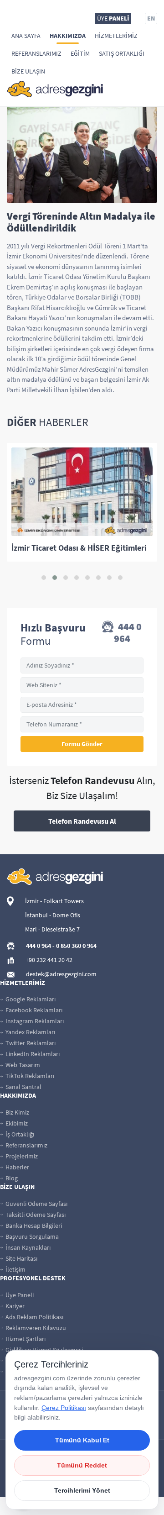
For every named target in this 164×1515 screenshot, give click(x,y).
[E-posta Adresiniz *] (82, 705)
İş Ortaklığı (19, 1134)
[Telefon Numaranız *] (82, 724)
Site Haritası (20, 1258)
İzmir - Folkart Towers (54, 901)
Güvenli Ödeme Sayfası (35, 1203)
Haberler (16, 1167)
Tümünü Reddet (82, 1465)
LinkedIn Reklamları (32, 1054)
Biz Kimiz (16, 1112)
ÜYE (113, 18)
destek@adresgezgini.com (61, 974)
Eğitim (80, 53)
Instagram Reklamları (34, 1021)
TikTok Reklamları (29, 1076)
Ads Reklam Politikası (33, 1317)
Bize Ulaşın (28, 71)
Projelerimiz (21, 1156)
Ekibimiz (16, 1123)
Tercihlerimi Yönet (82, 1490)
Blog (11, 1178)
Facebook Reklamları (33, 1010)
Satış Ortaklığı (121, 53)
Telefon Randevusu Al (82, 821)
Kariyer (14, 1306)
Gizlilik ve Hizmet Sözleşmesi (43, 1350)
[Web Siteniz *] (82, 685)
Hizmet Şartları (25, 1339)
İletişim (15, 1269)
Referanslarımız (36, 53)
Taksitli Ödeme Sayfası (35, 1214)
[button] (43, 577)
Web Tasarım (22, 1065)
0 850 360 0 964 (76, 946)
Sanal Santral (22, 1087)
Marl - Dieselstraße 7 (52, 929)
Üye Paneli (19, 1295)
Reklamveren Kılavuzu (35, 1328)
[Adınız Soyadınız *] (82, 665)
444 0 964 (128, 632)
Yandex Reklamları (29, 1032)
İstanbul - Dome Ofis (52, 915)
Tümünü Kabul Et (82, 1440)
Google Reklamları (30, 999)
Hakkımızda (68, 36)
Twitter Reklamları (30, 1043)
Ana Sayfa (26, 36)
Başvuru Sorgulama (31, 1236)
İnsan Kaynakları (27, 1247)
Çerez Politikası (63, 1407)
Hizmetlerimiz (116, 36)
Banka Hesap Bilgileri (33, 1225)
